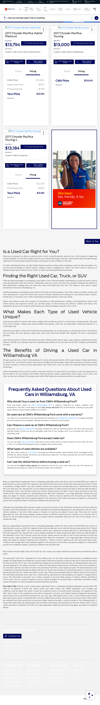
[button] (43, 29)
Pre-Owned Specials (12, 685)
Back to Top (92, 241)
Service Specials (57, 682)
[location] (47, 1)
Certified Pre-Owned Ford (67, 418)
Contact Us (14, 636)
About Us (78, 674)
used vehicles (32, 452)
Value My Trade (57, 670)
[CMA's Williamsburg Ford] (10, 9)
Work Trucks (32, 674)
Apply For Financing (11, 670)
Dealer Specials (10, 678)
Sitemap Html (59, 699)
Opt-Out (78, 699)
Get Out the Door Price (35, 43)
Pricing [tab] (33, 71)
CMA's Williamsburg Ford (41, 405)
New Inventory (32, 670)
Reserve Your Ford (11, 674)
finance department (27, 429)
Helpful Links (58, 665)
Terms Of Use (40, 699)
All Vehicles (33, 665)
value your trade (28, 442)
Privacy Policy (28, 699)
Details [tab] (18, 71)
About (78, 665)
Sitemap (49, 699)
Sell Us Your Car (57, 674)
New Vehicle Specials (12, 682)
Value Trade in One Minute (38, 62)
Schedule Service (57, 678)
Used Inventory (33, 678)
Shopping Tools (13, 665)
